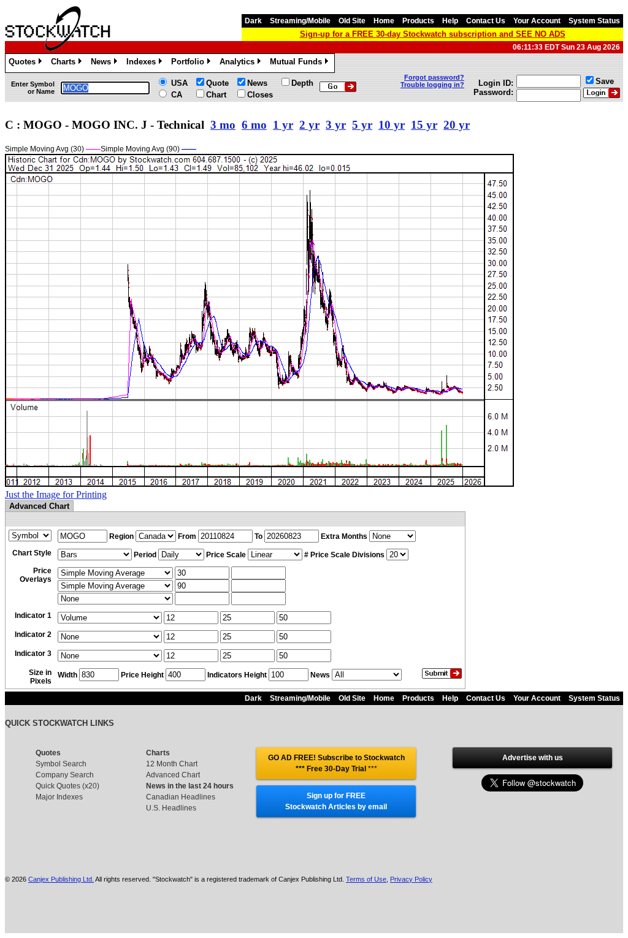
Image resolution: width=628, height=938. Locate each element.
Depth (302, 83)
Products (418, 21)
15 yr (424, 124)
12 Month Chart (171, 764)
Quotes (24, 63)
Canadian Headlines (180, 797)
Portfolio (190, 63)
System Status (594, 21)
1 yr (283, 124)
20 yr (456, 124)
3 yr (336, 124)
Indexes (143, 63)
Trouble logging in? (432, 84)
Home (383, 21)
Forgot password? (434, 77)
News (103, 63)
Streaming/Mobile (300, 21)
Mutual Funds (298, 63)
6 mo (254, 124)
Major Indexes (59, 797)
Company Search (65, 775)
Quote (217, 83)
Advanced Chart (173, 775)
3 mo (223, 124)
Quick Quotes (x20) (67, 786)
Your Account (537, 21)
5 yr (362, 124)
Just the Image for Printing (56, 494)
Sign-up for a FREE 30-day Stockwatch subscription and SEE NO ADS (432, 34)
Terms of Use (366, 879)
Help (450, 21)
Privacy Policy (411, 879)
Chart (216, 94)
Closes (260, 94)
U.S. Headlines (171, 808)
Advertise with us (532, 757)
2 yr (309, 124)
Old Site (352, 21)
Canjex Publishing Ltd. (61, 879)
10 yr (391, 124)
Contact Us (485, 21)
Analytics (239, 63)
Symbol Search (61, 764)
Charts (65, 63)
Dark (253, 21)
